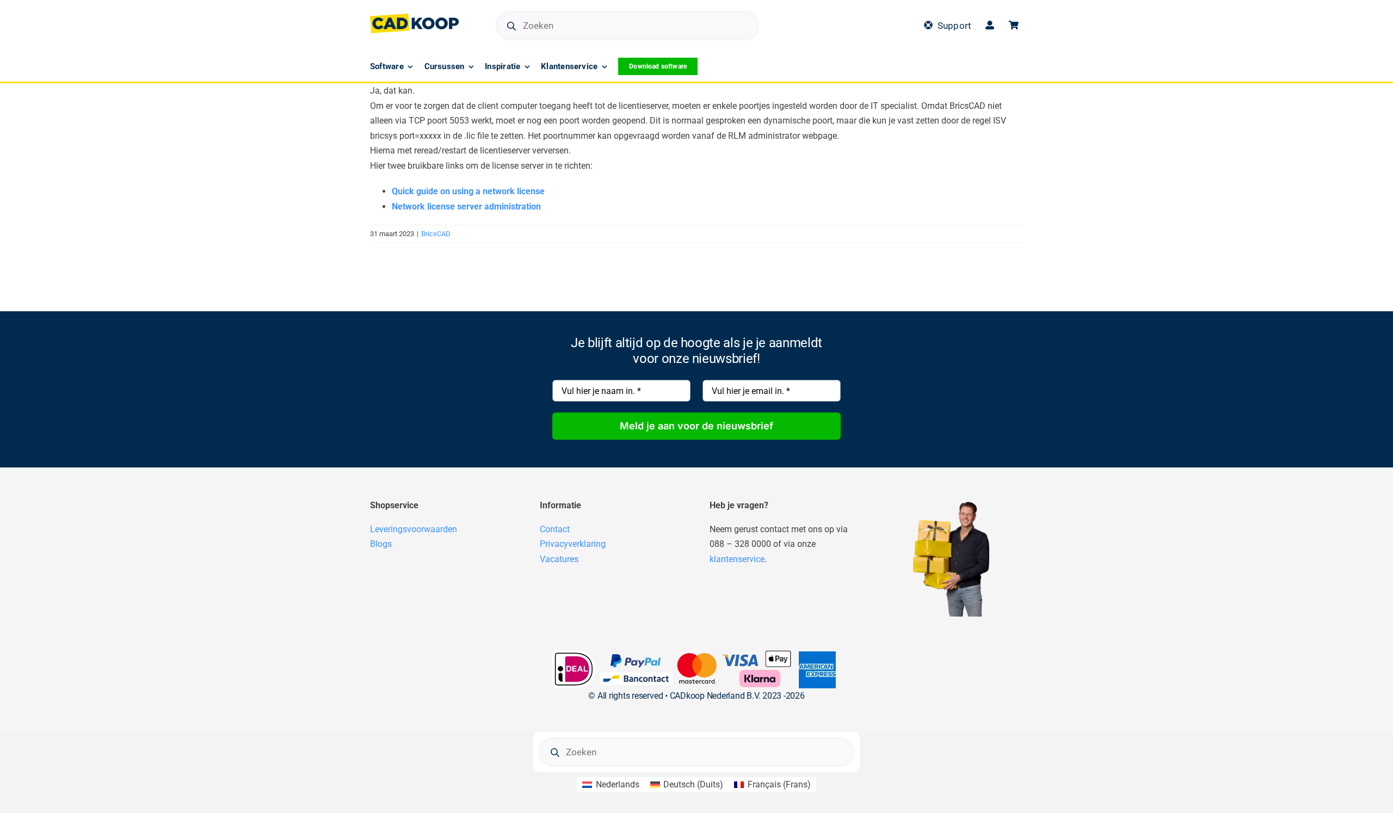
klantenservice (737, 559)
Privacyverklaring (573, 544)
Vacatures (559, 559)
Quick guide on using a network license (468, 191)
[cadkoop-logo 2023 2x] (414, 18)
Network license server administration (466, 206)
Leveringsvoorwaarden (413, 529)
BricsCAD (436, 234)
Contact (555, 529)
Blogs (381, 544)
